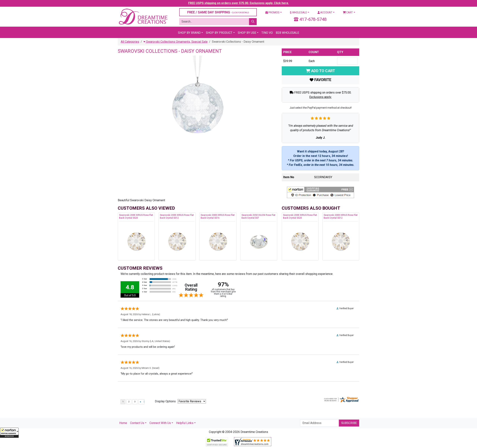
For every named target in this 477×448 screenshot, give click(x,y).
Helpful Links (184, 423)
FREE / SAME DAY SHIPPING (218, 12)
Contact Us (137, 423)
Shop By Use (247, 32)
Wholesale (299, 12)
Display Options (165, 401)
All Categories (130, 41)
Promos (273, 12)
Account (326, 12)
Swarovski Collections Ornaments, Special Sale (176, 41)
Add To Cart (322, 71)
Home (123, 423)
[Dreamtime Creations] (143, 16)
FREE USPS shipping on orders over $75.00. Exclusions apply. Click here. (238, 3)
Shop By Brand (189, 32)
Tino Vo (267, 32)
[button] (9, 433)
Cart (349, 12)
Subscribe (349, 423)
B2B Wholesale (287, 32)
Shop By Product (219, 32)
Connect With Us (160, 423)
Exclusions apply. (320, 97)
